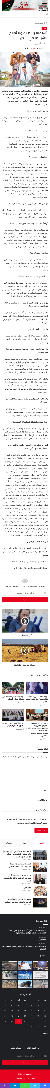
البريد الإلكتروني (42, 800)
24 (32, 1021)
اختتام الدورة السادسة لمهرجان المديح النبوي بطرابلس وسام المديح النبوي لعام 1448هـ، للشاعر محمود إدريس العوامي (37, 729)
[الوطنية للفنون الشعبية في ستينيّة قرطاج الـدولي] (13, 688)
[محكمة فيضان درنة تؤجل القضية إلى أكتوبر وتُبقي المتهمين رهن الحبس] (9, 984)
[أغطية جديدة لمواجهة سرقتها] (9, 975)
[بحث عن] (47, 14)
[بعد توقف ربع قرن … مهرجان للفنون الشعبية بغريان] (13, 715)
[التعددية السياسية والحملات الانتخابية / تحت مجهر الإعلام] (40, 867)
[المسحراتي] (40, 891)
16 (38, 1016)
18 (25, 1016)
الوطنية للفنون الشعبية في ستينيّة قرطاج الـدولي (13, 698)
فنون (36, 23)
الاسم (45, 790)
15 (45, 1016)
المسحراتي (27, 887)
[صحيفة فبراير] (25, 5)
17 (31, 1016)
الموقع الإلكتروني (42, 810)
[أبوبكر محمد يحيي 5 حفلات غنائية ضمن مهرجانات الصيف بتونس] (37, 688)
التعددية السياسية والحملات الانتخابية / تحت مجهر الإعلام (20, 865)
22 (45, 1021)
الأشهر (41, 843)
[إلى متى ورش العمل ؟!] (25, 975)
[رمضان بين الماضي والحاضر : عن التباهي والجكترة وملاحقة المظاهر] (40, 902)
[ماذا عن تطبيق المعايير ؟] (40, 975)
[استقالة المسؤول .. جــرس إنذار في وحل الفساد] (25, 965)
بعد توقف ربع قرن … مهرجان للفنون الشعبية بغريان (13, 724)
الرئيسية (42, 23)
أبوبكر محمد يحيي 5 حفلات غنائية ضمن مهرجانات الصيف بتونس (37, 699)
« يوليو (45, 1033)
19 (18, 1016)
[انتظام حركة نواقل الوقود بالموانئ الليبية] (25, 984)
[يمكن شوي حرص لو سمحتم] (40, 984)
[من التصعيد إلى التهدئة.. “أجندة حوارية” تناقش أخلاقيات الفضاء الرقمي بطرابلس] (40, 965)
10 (31, 1011)
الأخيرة (25, 843)
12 (18, 1011)
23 (38, 1021)
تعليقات (9, 843)
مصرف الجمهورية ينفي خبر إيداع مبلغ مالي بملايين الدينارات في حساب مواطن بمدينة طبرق (17, 854)
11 (25, 1011)
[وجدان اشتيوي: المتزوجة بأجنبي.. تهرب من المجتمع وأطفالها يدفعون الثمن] (40, 879)
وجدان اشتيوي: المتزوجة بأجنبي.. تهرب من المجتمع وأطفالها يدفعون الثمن (17, 878)
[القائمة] (3, 14)
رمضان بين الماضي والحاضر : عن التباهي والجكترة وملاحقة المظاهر (18, 901)
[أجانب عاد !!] (9, 965)
